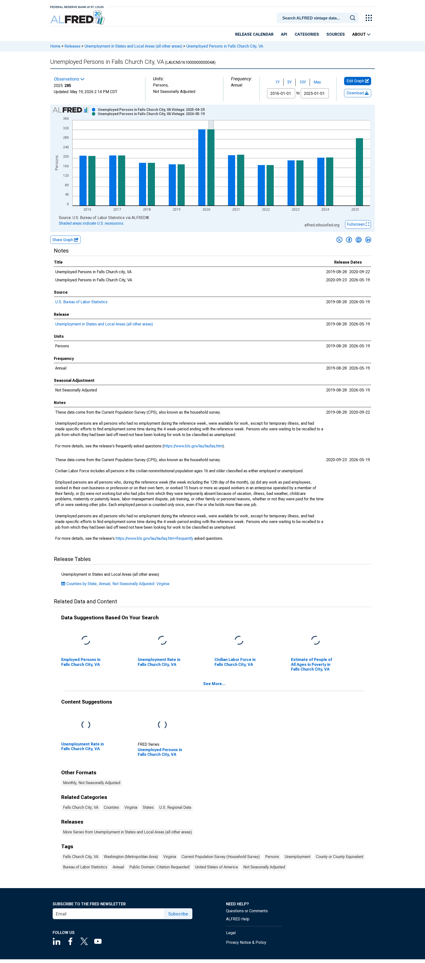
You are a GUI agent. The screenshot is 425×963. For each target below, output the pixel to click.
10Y (302, 82)
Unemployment (297, 856)
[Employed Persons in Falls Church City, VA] (85, 640)
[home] (78, 18)
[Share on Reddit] (359, 240)
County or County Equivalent (339, 856)
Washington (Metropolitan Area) (131, 856)
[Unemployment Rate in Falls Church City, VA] (162, 640)
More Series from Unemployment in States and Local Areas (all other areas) (127, 832)
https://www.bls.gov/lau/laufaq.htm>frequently (154, 538)
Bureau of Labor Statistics (85, 867)
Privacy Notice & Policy (246, 942)
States (148, 807)
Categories (307, 34)
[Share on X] (339, 240)
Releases (72, 46)
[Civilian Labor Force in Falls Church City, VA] (239, 640)
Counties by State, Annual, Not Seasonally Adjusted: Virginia (117, 583)
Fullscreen (356, 224)
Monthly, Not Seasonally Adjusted (91, 782)
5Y (289, 82)
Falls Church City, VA (80, 807)
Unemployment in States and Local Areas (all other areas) (133, 46)
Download (356, 93)
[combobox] (318, 17)
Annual (118, 867)
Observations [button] (67, 79)
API (284, 34)
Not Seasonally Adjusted (264, 867)
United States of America (216, 867)
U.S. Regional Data (175, 807)
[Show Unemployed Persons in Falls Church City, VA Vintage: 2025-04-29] (151, 110)
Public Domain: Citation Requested (159, 867)
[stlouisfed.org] (77, 6)
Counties (111, 807)
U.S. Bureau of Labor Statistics (81, 302)
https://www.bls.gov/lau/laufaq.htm (193, 446)
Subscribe (178, 913)
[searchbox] (318, 18)
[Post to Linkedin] (368, 240)
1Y (277, 82)
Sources (335, 34)
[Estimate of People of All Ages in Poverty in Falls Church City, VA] (315, 640)
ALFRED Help (237, 919)
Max (317, 82)
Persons (272, 856)
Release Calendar (254, 34)
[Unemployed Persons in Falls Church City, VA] (162, 725)
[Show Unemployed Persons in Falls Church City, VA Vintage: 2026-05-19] (151, 114)
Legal (231, 932)
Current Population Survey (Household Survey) (221, 856)
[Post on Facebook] (349, 240)
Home (55, 46)
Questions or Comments (247, 911)
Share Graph (63, 239)
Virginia (130, 807)
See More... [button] (214, 683)
